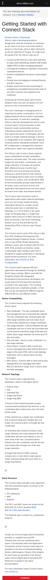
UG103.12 (13, 572)
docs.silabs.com (25, 3)
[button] (25, 578)
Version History (25, 15)
